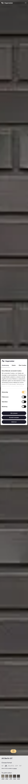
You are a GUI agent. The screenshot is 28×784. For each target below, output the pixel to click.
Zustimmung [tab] (5, 365)
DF (6, 766)
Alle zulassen (14, 413)
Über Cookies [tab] (22, 365)
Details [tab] (14, 365)
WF (20, 766)
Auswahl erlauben (14, 417)
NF (3, 766)
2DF (16, 766)
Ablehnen (14, 421)
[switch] (24, 397)
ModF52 (11, 766)
